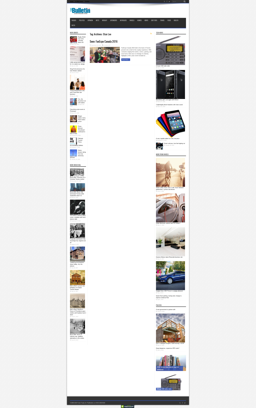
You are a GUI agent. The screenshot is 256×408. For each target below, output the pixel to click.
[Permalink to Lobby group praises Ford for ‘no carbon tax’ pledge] (77, 61)
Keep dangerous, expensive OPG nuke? (167, 348)
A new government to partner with (165, 309)
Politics (82, 20)
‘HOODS (73, 20)
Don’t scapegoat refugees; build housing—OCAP (170, 343)
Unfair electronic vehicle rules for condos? (168, 223)
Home (71, 1)
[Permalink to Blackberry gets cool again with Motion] (170, 98)
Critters (154, 20)
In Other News (79, 1)
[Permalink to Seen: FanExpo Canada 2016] (105, 62)
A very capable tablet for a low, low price (167, 138)
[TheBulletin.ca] (81, 12)
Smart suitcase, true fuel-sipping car (174, 143)
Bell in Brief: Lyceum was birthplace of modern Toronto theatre (77, 287)
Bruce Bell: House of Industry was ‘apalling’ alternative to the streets (77, 336)
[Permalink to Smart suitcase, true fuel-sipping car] (159, 149)
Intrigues (123, 20)
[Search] (184, 1)
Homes (139, 20)
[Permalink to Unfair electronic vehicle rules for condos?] (170, 222)
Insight (104, 20)
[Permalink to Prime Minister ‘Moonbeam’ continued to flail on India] (73, 132)
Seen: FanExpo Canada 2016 (104, 41)
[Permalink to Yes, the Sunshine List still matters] (73, 105)
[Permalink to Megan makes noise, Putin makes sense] (73, 121)
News (146, 20)
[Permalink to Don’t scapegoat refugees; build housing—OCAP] (170, 342)
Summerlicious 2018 (163, 369)
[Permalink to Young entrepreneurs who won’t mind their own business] (77, 89)
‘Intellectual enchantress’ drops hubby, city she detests (77, 264)
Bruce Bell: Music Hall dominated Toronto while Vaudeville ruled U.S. (77, 193)
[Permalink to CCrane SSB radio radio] (170, 64)
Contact (87, 1)
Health (176, 20)
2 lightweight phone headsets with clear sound (169, 104)
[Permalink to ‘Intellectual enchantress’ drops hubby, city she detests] (77, 261)
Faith (73, 25)
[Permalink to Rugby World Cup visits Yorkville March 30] (73, 42)
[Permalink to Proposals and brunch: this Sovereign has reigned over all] (77, 237)
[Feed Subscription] (151, 33)
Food (169, 20)
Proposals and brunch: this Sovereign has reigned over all (78, 240)
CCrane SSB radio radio (163, 66)
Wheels (132, 20)
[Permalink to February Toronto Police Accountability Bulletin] (73, 144)
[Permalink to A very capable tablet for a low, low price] (170, 137)
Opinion (90, 20)
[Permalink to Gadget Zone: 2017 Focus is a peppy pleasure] (170, 289)
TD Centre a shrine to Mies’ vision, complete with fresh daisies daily (78, 217)
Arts (97, 20)
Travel (162, 20)
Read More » (125, 59)
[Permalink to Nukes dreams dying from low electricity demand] (73, 156)
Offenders (113, 20)
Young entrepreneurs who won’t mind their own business (77, 92)
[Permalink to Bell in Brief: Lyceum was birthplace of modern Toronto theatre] (77, 284)
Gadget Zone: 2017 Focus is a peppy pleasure (169, 291)
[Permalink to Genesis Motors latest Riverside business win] (170, 256)
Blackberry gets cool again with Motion (167, 100)
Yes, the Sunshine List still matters (82, 100)
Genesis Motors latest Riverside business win (169, 257)
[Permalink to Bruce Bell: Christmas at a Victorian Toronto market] (77, 176)
